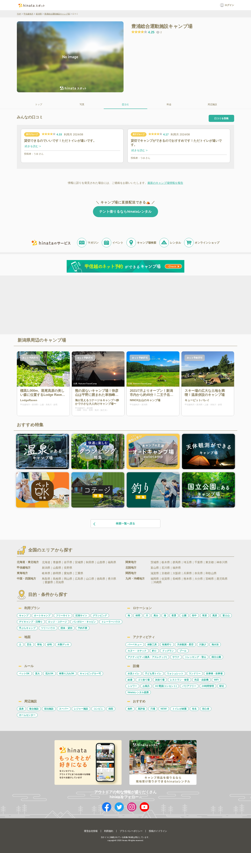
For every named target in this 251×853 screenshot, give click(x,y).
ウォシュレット (175, 673)
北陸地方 (131, 567)
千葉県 (199, 562)
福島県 (112, 562)
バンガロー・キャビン (84, 621)
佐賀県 (166, 578)
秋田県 (90, 562)
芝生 (29, 644)
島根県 (57, 578)
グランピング (100, 615)
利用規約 (108, 831)
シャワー (132, 686)
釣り (154, 650)
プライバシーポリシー (131, 831)
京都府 (166, 573)
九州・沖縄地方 (135, 578)
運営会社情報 (91, 831)
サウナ (175, 657)
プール (182, 650)
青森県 (57, 562)
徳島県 (101, 578)
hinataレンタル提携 (138, 692)
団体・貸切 (66, 628)
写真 (82, 104)
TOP (19, 14)
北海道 (46, 562)
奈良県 (199, 573)
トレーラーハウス (110, 621)
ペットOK (24, 673)
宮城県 (79, 562)
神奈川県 (221, 562)
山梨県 (57, 567)
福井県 (177, 567)
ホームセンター (27, 715)
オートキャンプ (42, 615)
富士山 (226, 615)
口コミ (125, 104)
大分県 (199, 578)
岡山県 (68, 578)
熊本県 (188, 578)
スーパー (63, 708)
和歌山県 (211, 573)
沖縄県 (157, 582)
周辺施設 (212, 104)
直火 (37, 673)
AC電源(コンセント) (166, 686)
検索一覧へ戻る (125, 523)
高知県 (60, 582)
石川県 (166, 567)
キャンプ (23, 615)
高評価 (141, 708)
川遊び (202, 644)
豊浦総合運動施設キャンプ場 (57, 14)
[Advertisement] (92, 304)
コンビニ (98, 708)
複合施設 (34, 708)
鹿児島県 (221, 578)
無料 (130, 708)
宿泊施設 (49, 708)
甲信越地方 (28, 14)
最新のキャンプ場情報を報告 (165, 182)
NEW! (164, 708)
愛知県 (68, 573)
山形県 (101, 562)
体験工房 (152, 644)
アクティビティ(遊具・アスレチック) (147, 657)
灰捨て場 (160, 679)
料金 (169, 104)
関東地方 (131, 562)
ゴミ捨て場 (144, 679)
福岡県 (155, 578)
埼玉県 (188, 562)
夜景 (174, 615)
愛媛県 (49, 582)
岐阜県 (46, 573)
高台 (156, 615)
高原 (214, 615)
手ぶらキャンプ (27, 628)
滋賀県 (155, 573)
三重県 (79, 573)
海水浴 (215, 644)
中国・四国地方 (26, 578)
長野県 (68, 567)
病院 (110, 708)
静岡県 (57, 573)
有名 (194, 708)
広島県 (79, 578)
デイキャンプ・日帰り (31, 621)
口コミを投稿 (221, 118)
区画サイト (81, 615)
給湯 (130, 679)
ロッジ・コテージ (57, 621)
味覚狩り (167, 644)
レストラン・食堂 (179, 679)
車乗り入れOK (66, 673)
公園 (184, 615)
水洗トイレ (133, 673)
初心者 (205, 708)
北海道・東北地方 (28, 562)
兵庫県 (188, 573)
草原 (204, 615)
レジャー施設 (81, 708)
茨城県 (155, 562)
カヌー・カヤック (137, 650)
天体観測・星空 (185, 644)
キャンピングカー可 (90, 673)
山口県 (90, 578)
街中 (194, 615)
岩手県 (68, 562)
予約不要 (82, 628)
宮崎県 (210, 578)
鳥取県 (46, 578)
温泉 (21, 708)
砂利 (49, 644)
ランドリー (195, 673)
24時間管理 (208, 686)
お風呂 (146, 686)
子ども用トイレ (153, 673)
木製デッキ (63, 644)
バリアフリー (189, 686)
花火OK (49, 673)
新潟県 (39, 14)
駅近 (221, 686)
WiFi (216, 679)
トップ (38, 104)
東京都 (210, 562)
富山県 (155, 567)
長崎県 (177, 578)
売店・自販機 (201, 679)
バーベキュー (135, 644)
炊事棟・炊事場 (214, 673)
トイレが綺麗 (179, 708)
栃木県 (166, 562)
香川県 (112, 578)
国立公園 (216, 657)
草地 (39, 644)
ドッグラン (168, 650)
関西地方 (131, 573)
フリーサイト (63, 615)
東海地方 (22, 573)
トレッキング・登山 (195, 657)
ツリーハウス (48, 628)
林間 (138, 615)
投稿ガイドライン (158, 831)
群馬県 (177, 562)
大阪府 (177, 573)
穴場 (152, 708)
